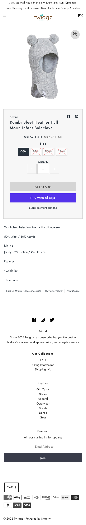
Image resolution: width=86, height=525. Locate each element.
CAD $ (11, 487)
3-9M (36, 151)
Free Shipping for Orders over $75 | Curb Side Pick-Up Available (43, 8)
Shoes (43, 394)
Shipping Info (43, 369)
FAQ (43, 360)
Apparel (43, 399)
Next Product (73, 291)
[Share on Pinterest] (76, 116)
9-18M (48, 151)
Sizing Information (43, 365)
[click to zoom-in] (75, 34)
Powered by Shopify (38, 518)
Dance (43, 413)
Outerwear (43, 403)
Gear (43, 417)
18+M (61, 151)
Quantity (43, 162)
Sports (43, 408)
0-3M (23, 151)
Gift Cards (43, 389)
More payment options (43, 208)
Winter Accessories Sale (28, 291)
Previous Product (53, 291)
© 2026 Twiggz (13, 518)
